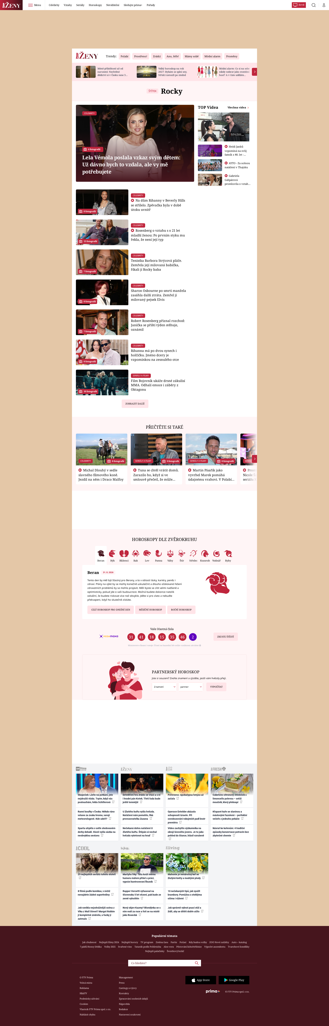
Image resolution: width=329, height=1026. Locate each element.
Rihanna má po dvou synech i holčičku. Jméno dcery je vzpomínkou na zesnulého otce (155, 355)
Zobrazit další (134, 403)
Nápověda (124, 1003)
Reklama (84, 988)
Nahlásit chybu (87, 1014)
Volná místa (86, 982)
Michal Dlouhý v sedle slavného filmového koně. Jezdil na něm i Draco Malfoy (101, 475)
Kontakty (124, 993)
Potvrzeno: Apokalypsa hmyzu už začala (186, 796)
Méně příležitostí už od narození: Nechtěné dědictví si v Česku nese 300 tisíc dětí (113, 73)
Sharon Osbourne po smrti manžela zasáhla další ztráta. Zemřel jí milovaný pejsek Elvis (158, 295)
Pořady (151, 5)
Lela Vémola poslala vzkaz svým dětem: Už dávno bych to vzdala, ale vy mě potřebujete (131, 164)
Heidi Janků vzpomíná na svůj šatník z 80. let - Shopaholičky (236, 152)
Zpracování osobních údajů (133, 998)
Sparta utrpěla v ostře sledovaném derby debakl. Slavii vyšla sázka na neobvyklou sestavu (96, 832)
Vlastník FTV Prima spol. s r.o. (95, 1009)
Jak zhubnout (89, 942)
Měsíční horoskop (150, 609)
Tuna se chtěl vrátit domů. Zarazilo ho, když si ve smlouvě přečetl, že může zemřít (156, 477)
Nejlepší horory (129, 942)
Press (122, 982)
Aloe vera (169, 946)
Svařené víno (125, 946)
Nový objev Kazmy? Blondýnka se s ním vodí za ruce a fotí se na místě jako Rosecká (142, 911)
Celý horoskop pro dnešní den (110, 609)
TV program (147, 942)
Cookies (84, 1003)
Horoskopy (95, 5)
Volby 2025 (109, 946)
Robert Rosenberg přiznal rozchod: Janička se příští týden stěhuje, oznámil (158, 325)
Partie (174, 942)
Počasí (183, 942)
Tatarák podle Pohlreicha (148, 946)
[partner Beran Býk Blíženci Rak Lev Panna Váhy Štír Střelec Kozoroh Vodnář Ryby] (190, 687)
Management (126, 977)
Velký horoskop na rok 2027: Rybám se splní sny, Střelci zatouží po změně (172, 72)
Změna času (162, 942)
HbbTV (83, 993)
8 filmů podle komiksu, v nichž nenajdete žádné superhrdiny (94, 893)
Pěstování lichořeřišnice (189, 946)
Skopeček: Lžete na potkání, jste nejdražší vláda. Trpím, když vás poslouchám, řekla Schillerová (95, 798)
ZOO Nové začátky (219, 942)
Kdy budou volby (198, 942)
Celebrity (54, 5)
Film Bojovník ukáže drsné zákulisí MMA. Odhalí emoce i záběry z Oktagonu (158, 385)
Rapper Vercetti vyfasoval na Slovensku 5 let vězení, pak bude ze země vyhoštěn (142, 895)
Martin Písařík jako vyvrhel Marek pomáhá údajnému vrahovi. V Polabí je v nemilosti (210, 477)
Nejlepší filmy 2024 (109, 942)
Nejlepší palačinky (154, 951)
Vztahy (68, 5)
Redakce (123, 1009)
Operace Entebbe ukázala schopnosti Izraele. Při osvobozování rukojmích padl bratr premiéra (186, 817)
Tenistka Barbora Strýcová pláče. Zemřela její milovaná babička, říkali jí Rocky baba (156, 265)
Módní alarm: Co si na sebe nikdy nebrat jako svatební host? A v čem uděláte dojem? (234, 73)
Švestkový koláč (175, 951)
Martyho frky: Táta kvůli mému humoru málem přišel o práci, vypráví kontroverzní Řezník (139, 878)
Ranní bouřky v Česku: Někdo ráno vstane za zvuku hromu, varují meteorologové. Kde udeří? (96, 815)
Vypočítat (216, 686)
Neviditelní (112, 5)
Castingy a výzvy (128, 988)
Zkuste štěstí (225, 636)
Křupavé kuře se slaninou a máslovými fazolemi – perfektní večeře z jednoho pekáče (230, 815)
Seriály (80, 5)
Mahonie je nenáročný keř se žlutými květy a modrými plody (184, 876)
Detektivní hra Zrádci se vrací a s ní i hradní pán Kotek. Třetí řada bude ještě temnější (141, 798)
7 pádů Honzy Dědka (91, 946)
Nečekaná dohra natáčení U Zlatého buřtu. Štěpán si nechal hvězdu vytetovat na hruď (140, 832)
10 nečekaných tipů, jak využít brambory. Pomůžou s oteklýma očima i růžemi (185, 895)
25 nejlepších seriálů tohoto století (97, 874)
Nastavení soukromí (130, 1014)
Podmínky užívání (89, 998)
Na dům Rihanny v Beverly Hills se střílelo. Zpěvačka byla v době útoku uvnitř (158, 205)
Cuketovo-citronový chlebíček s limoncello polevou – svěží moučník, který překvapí (230, 798)
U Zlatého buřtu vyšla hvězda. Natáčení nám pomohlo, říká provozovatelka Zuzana (139, 815)
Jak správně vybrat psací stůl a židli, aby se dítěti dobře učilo (184, 909)
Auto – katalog (239, 942)
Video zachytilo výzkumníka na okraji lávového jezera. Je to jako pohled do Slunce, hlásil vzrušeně (186, 832)
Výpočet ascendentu (214, 946)
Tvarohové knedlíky (238, 946)
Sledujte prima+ (133, 5)
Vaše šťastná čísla (162, 629)
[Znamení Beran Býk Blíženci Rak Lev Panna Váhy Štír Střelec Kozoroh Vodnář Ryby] (164, 687)
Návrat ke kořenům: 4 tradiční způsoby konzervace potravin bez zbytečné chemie (231, 832)
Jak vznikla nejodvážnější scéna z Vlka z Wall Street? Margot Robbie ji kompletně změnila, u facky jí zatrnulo (96, 913)
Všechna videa (237, 107)
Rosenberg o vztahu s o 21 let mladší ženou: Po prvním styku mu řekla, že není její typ (158, 235)
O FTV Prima (86, 977)
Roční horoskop (181, 609)
